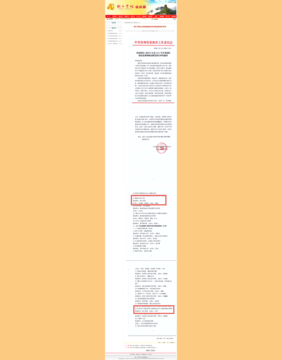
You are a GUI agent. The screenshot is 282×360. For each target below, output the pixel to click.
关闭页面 (153, 350)
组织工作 (121, 16)
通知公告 (117, 19)
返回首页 (148, 350)
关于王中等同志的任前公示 (113, 36)
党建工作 (127, 16)
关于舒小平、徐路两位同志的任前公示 (115, 43)
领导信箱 (174, 16)
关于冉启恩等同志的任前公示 (126, 19)
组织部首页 (138, 354)
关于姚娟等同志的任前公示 (113, 41)
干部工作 (132, 16)
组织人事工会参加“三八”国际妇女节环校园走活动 (141, 345)
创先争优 (150, 16)
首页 (132, 22)
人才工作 (138, 16)
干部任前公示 (110, 30)
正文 (139, 22)
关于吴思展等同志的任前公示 (113, 33)
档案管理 (162, 16)
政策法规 (144, 16)
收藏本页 (172, 342)
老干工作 (168, 16)
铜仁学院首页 (132, 354)
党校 (156, 16)
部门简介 (115, 16)
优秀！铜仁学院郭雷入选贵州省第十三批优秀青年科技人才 (143, 347)
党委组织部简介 (144, 354)
